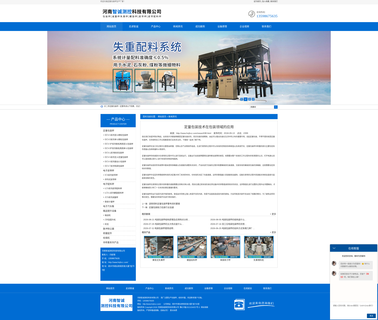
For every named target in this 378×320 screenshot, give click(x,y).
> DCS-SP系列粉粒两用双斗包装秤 (118, 144)
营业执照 (173, 310)
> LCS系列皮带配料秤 (112, 188)
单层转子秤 (225, 260)
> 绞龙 (106, 224)
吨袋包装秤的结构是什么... (228, 219)
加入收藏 (265, 1)
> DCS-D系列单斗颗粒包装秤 (115, 139)
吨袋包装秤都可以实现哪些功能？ (117, 106)
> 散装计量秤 (108, 202)
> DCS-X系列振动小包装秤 (114, 161)
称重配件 (107, 233)
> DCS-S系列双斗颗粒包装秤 (115, 135)
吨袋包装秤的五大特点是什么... (163, 224)
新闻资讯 (178, 26)
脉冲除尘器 (108, 228)
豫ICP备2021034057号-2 (190, 307)
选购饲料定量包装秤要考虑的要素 (164, 203)
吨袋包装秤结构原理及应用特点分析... (166, 219)
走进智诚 (133, 26)
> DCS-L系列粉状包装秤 (113, 153)
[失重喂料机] (259, 247)
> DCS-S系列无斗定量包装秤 (115, 157)
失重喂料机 (259, 260)
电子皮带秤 (108, 170)
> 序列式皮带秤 (109, 179)
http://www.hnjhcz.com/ (118, 262)
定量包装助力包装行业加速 (161, 207)
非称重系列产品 (111, 242)
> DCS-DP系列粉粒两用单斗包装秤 (118, 148)
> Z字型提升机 (109, 220)
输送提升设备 (109, 211)
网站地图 (204, 307)
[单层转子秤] (225, 247)
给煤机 (106, 238)
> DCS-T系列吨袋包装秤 (113, 166)
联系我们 (274, 1)
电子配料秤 (108, 184)
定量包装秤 (108, 130)
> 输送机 (107, 215)
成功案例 (200, 26)
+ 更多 (273, 214)
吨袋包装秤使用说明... (159, 228)
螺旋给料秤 (192, 260)
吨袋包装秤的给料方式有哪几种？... (232, 228)
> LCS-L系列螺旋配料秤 (113, 193)
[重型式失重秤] (159, 247)
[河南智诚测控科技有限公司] (131, 19)
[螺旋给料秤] (192, 247)
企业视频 (244, 26)
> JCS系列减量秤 (110, 197)
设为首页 (257, 1)
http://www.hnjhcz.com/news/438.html (193, 133)
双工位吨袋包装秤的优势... (228, 224)
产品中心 (156, 26)
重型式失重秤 (158, 260)
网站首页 (111, 26)
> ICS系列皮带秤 (110, 175)
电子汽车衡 (108, 206)
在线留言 (248, 288)
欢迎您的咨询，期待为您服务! (353, 256)
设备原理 (222, 26)
